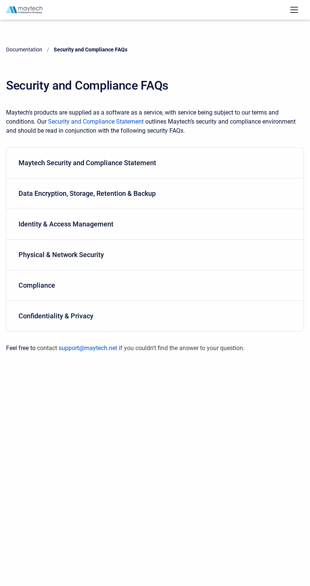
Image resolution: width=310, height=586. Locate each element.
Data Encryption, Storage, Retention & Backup (87, 193)
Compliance (37, 285)
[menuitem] (155, 163)
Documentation (24, 50)
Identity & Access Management (66, 224)
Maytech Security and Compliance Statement (87, 163)
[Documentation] (24, 10)
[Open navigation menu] (294, 10)
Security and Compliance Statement (96, 121)
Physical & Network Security (61, 255)
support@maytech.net (88, 348)
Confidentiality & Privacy (56, 316)
